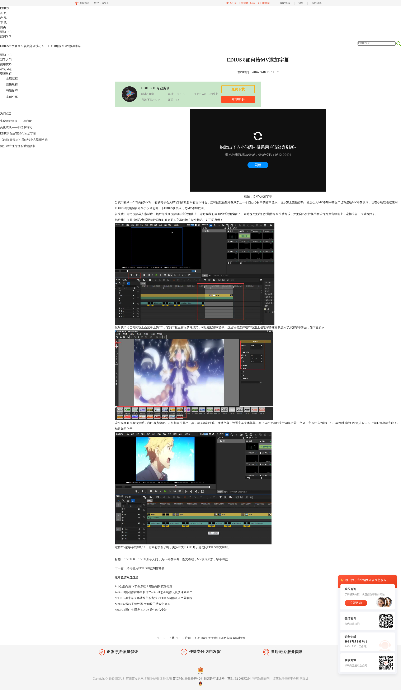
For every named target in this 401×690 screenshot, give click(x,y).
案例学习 (6, 36)
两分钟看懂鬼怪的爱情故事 (17, 146)
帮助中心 (6, 31)
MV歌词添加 (205, 559)
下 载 (3, 22)
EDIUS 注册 (183, 638)
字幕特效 (222, 559)
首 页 (3, 13)
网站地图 (239, 638)
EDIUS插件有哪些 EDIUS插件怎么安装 (141, 609)
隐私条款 (226, 638)
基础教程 (12, 78)
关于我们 (214, 638)
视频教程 (6, 73)
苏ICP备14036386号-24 (188, 678)
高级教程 (12, 84)
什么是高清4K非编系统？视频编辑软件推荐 (144, 586)
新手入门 (6, 59)
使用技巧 (6, 64)
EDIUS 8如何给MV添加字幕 (18, 133)
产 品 (3, 17)
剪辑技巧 (12, 90)
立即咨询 (356, 602)
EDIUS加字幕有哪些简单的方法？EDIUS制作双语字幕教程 (153, 598)
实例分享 (12, 97)
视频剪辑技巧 (32, 46)
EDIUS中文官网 (10, 46)
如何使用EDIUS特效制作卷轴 (146, 568)
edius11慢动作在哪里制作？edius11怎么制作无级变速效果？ (153, 592)
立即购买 (238, 99)
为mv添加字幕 (170, 559)
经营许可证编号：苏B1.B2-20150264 (227, 678)
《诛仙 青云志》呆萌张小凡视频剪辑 (24, 139)
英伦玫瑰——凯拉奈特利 (16, 127)
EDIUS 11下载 (165, 638)
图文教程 (188, 559)
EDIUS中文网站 (217, 547)
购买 (3, 27)
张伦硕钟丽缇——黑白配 (16, 121)
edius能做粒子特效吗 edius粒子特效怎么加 (142, 604)
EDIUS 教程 (199, 638)
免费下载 (238, 89)
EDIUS (4, 8)
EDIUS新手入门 (148, 559)
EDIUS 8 (120, 208)
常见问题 (6, 69)
